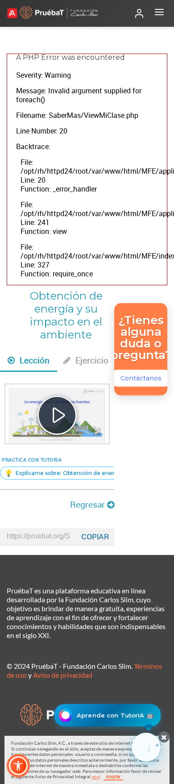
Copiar (95, 537)
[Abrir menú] (159, 13)
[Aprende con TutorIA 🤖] (146, 747)
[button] (18, 765)
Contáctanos (141, 378)
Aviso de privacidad (62, 675)
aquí (95, 776)
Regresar (88, 504)
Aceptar (113, 776)
